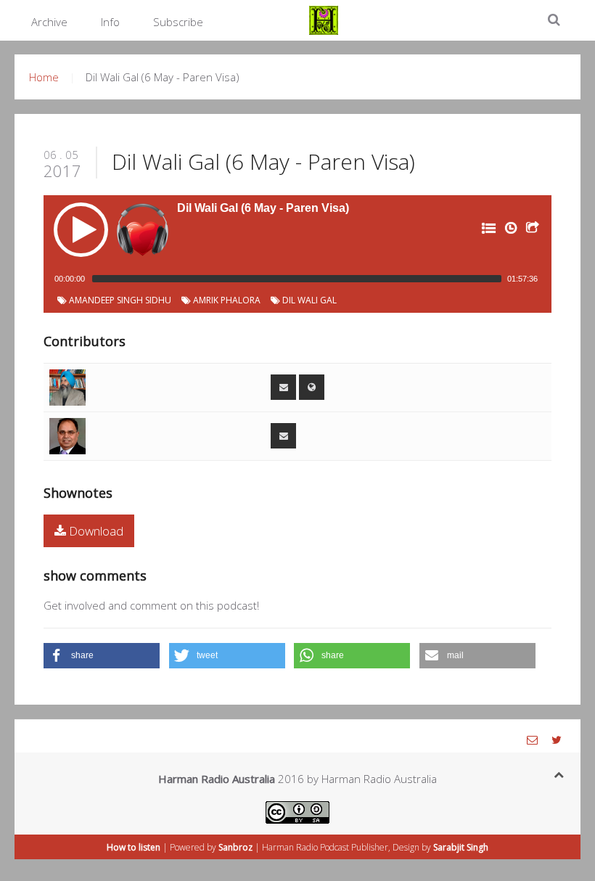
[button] (102, 655)
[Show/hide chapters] (487, 231)
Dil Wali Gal (308, 300)
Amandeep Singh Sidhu (119, 300)
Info (110, 22)
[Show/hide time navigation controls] (509, 231)
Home (44, 77)
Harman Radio (290, 847)
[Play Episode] (81, 229)
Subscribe (178, 22)
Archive (49, 22)
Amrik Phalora (225, 300)
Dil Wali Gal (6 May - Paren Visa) (263, 161)
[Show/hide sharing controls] (531, 231)
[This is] (67, 386)
